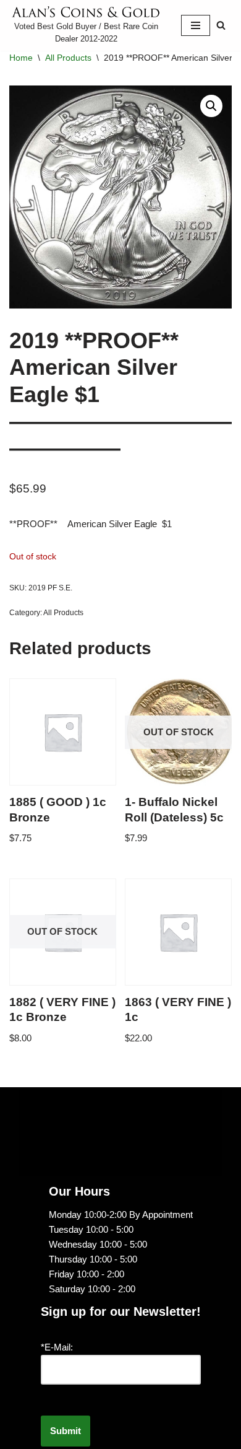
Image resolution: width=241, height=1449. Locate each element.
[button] (211, 106)
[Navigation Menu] (195, 25)
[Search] (221, 25)
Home (21, 58)
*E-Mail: (57, 1347)
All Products (68, 58)
